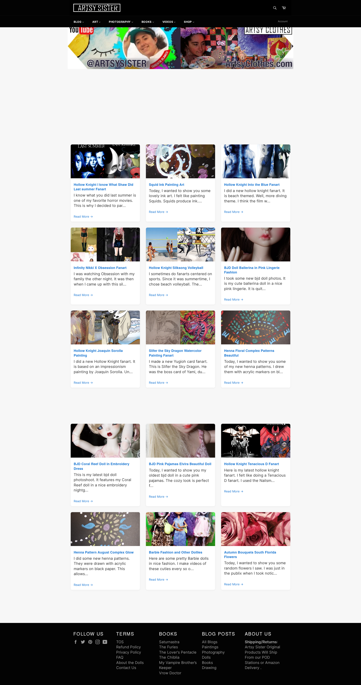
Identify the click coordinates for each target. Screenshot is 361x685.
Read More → (83, 216)
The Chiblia (169, 657)
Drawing (209, 667)
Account (283, 21)
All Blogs (209, 642)
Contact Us (126, 667)
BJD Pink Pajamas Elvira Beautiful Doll (180, 463)
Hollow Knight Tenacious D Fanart (251, 463)
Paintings (210, 647)
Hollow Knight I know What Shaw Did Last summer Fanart (103, 186)
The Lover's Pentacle (177, 652)
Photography (213, 652)
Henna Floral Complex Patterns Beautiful (249, 352)
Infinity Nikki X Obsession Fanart (100, 267)
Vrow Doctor (170, 673)
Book (206, 662)
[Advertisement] (180, 98)
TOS (120, 642)
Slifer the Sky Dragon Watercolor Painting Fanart (175, 352)
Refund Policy (128, 647)
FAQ (119, 657)
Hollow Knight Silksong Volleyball (176, 267)
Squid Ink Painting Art (166, 184)
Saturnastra (169, 642)
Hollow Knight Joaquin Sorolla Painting (98, 352)
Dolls (206, 657)
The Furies (168, 647)
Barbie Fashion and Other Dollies (175, 552)
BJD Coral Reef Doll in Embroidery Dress (101, 466)
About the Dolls (130, 662)
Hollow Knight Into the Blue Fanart (252, 184)
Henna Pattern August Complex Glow (104, 552)
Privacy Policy (128, 652)
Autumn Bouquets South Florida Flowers (250, 554)
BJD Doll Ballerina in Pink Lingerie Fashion (252, 269)
